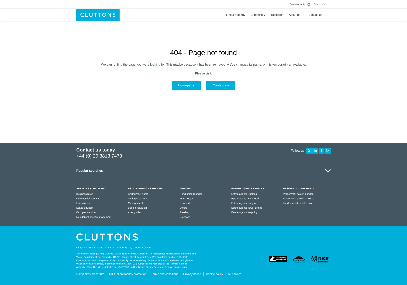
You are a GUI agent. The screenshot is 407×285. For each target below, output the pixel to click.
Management (135, 203)
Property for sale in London (298, 194)
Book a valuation (298, 4)
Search (317, 4)
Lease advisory (84, 208)
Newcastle (185, 203)
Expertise (257, 14)
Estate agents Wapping (244, 212)
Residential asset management (93, 217)
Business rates (84, 194)
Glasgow (185, 217)
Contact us (315, 14)
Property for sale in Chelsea (298, 198)
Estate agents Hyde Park (245, 198)
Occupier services (86, 212)
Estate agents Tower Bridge (246, 208)
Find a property (235, 14)
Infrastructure (83, 203)
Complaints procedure (90, 274)
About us (294, 14)
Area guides (134, 212)
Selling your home (138, 194)
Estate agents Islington (244, 203)
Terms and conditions (164, 274)
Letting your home (138, 198)
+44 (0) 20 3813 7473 (99, 156)
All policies (234, 274)
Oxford (183, 208)
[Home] (98, 15)
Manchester (186, 198)
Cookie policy (214, 274)
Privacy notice (192, 274)
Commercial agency (87, 198)
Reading (184, 212)
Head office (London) (191, 194)
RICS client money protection (127, 274)
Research (277, 14)
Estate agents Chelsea (244, 194)
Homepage (186, 85)
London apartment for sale (298, 203)
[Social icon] (309, 151)
